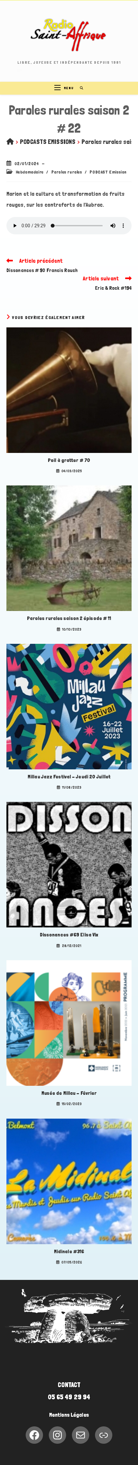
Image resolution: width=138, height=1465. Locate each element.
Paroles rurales (66, 171)
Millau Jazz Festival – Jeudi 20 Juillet (69, 777)
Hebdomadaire (30, 171)
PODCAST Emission (108, 171)
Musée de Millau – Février (69, 1093)
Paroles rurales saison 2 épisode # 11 (69, 618)
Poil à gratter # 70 (69, 460)
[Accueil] (10, 142)
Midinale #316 (69, 1251)
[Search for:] (79, 88)
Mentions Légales (69, 1415)
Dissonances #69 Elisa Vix (69, 935)
